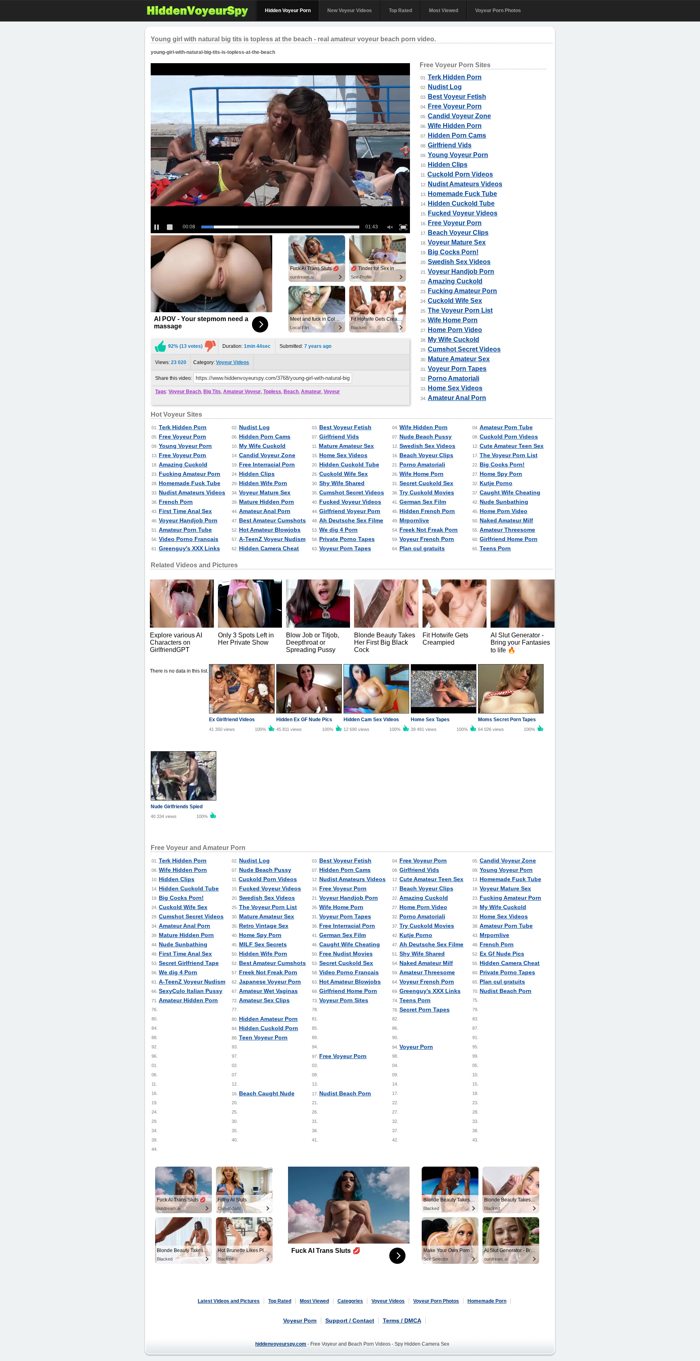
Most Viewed (443, 10)
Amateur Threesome (507, 529)
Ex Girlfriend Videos (232, 719)
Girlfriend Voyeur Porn (349, 511)
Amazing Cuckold (455, 281)
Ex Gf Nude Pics (502, 953)
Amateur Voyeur (242, 391)
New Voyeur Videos (349, 10)
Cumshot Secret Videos (464, 349)
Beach (291, 391)
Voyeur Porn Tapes (457, 368)
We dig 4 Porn (338, 529)
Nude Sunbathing (504, 501)
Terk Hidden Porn (455, 77)
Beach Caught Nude (267, 1093)
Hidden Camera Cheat (269, 548)
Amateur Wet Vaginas (268, 991)
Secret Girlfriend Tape (189, 963)
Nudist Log (445, 86)
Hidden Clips (447, 164)
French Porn (176, 501)
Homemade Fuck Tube (462, 193)
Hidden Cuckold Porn (268, 1028)
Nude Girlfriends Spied (177, 806)
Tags (160, 391)
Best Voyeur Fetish (457, 96)
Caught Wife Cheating (510, 492)
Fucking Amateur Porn (462, 291)
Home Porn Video (455, 329)
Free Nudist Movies (346, 953)
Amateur (311, 391)
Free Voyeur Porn (455, 106)
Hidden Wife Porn (263, 483)
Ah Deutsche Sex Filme (351, 520)
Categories (350, 1301)
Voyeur (332, 391)
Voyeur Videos (232, 362)
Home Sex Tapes (430, 719)
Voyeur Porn (416, 1047)
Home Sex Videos (455, 388)
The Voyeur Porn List (460, 310)
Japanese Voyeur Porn (270, 981)
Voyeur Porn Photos (498, 10)
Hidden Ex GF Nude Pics (304, 719)
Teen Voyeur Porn (263, 1037)
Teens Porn (495, 548)
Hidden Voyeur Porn (288, 10)
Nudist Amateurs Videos (465, 184)
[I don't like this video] (210, 346)
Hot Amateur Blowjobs (270, 529)
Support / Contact (349, 1320)
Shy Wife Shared (342, 483)
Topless (272, 391)
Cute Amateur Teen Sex (512, 446)
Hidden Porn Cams (457, 135)
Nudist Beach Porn (505, 991)
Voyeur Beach (185, 391)
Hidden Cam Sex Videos (371, 719)
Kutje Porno (496, 483)
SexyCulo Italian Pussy (190, 991)
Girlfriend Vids (450, 145)
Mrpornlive (414, 520)
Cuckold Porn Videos (460, 174)
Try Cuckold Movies (426, 492)
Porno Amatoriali (453, 378)
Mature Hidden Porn (266, 501)
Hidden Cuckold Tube (461, 203)
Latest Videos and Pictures (229, 1301)
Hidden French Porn (427, 511)
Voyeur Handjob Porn (461, 271)
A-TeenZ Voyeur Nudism (272, 539)
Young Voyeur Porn (458, 154)
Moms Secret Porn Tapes (507, 719)
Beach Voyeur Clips (458, 232)
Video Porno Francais (188, 539)
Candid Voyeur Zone (459, 116)
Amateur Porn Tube (506, 427)
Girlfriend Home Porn (509, 539)
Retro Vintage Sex (263, 925)
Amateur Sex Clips (264, 1000)
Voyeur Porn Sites (343, 1000)
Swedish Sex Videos (459, 261)
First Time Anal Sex (185, 511)
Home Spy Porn (501, 474)
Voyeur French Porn (426, 539)
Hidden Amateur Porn (268, 1019)
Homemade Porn (486, 1301)
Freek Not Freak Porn (428, 529)
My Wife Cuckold (453, 339)
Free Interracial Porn (267, 464)
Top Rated (400, 10)
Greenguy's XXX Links (189, 548)
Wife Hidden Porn (455, 125)
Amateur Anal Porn (457, 397)
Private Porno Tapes (347, 539)
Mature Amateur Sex (459, 359)
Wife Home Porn (453, 320)
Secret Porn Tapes (424, 1009)
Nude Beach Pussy (425, 436)
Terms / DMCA (402, 1320)
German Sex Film (422, 501)
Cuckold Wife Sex (455, 300)
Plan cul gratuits (422, 548)
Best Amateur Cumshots (272, 520)
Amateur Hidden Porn (188, 1000)
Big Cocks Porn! (453, 252)
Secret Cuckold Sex (426, 483)
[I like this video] (160, 346)
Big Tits (212, 391)
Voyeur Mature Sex (457, 242)
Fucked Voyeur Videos (462, 213)
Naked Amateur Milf (506, 520)
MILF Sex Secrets (263, 944)
